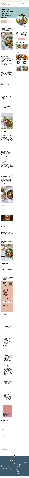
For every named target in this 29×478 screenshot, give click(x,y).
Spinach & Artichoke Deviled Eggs (12, 469)
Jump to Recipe (5, 21)
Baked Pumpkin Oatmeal (18, 464)
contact (27, 3)
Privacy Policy (24, 464)
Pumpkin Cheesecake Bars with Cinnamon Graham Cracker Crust (18, 469)
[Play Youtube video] (7, 218)
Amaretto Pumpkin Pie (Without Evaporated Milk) (18, 472)
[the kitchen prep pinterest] (23, 1)
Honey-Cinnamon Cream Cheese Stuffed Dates (12, 467)
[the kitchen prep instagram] (25, 1)
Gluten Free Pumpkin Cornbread (18, 463)
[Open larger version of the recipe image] (10, 284)
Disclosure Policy (24, 463)
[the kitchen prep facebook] (22, 1)
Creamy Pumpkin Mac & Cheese (18, 461)
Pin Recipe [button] (10, 302)
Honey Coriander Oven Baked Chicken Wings (12, 464)
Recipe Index (15, 5)
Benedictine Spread (12, 461)
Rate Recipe (5, 302)
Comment (3, 436)
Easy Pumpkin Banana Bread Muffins (18, 467)
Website (2, 429)
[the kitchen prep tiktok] (27, 1)
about (24, 3)
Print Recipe (11, 21)
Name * (2, 422)
